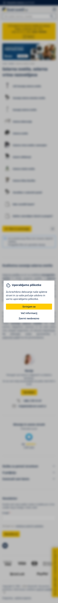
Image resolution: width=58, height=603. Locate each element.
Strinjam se (29, 306)
